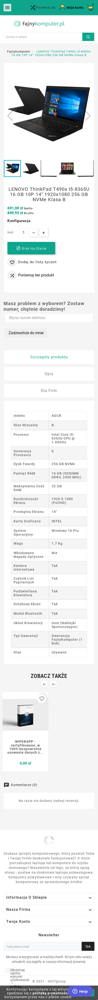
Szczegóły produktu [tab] (49, 357)
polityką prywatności (51, 993)
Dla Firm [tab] (49, 390)
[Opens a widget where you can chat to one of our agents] (80, 992)
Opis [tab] (49, 374)
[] (88, 36)
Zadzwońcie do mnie (26, 333)
